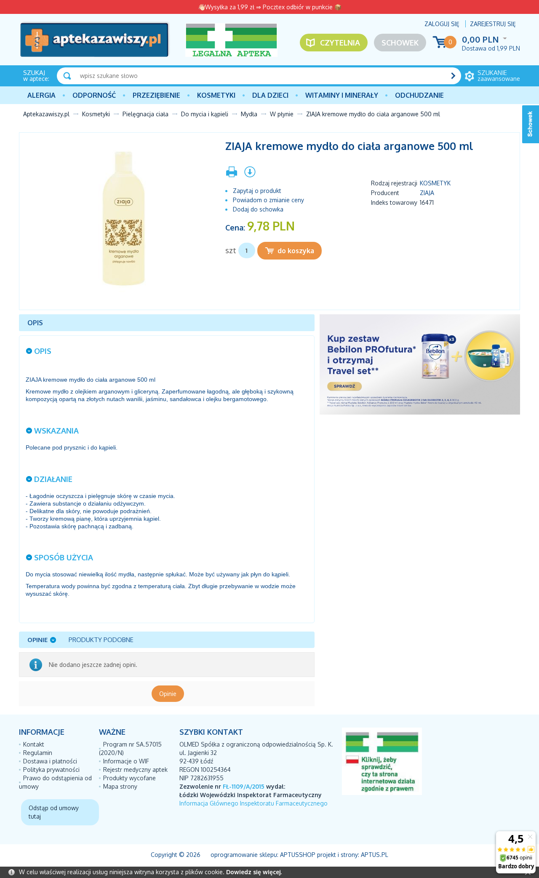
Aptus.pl (374, 854)
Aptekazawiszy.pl (46, 114)
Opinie (167, 693)
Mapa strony (120, 786)
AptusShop (297, 854)
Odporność (94, 95)
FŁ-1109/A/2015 (243, 786)
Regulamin (37, 752)
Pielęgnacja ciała (145, 114)
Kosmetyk (435, 183)
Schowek (400, 42)
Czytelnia (340, 42)
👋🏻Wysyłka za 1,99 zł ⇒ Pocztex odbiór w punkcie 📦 (270, 7)
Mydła (249, 114)
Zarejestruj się (493, 23)
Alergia (41, 95)
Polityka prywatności (51, 769)
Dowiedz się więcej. (254, 871)
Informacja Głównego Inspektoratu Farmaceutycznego (253, 803)
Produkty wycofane (129, 778)
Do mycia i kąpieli (204, 114)
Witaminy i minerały (341, 95)
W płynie (282, 114)
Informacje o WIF (126, 761)
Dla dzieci (270, 95)
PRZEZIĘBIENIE (156, 95)
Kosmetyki (216, 95)
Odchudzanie (419, 95)
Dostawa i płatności (50, 761)
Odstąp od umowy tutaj (54, 812)
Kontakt (33, 744)
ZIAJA (427, 192)
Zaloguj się (441, 23)
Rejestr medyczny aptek (135, 769)
